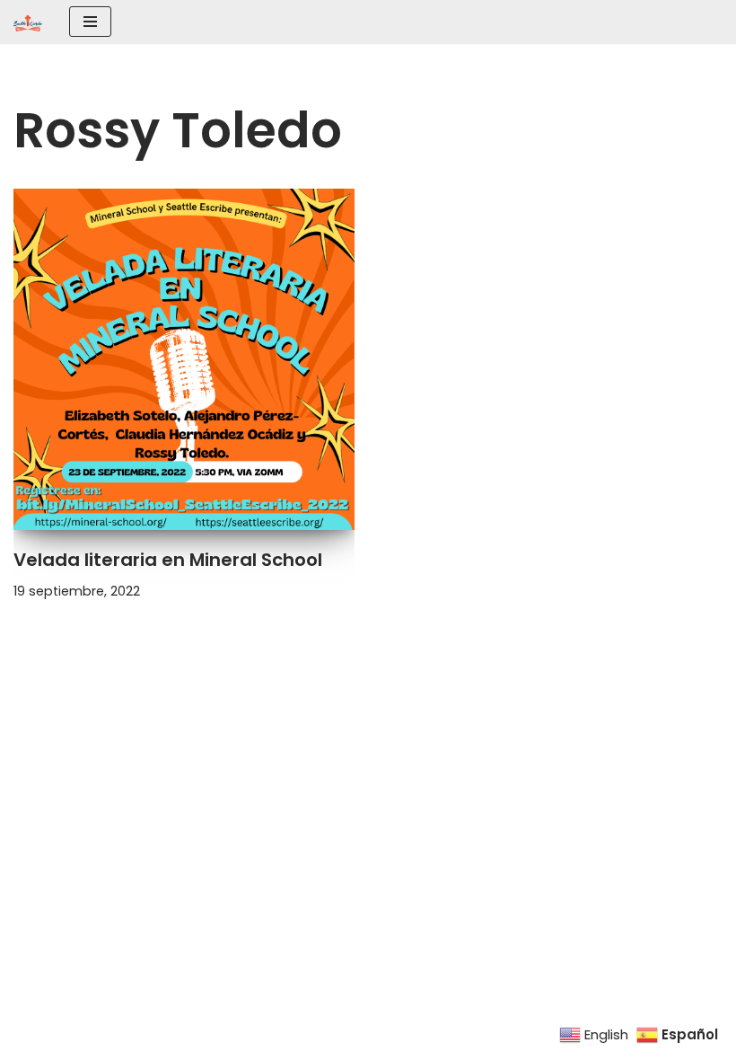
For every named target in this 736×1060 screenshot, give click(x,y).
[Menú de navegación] (90, 21)
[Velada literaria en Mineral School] (184, 359)
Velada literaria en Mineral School (167, 559)
